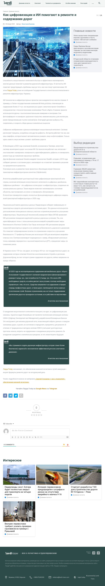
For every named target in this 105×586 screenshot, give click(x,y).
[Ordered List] (24, 437)
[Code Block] (32, 437)
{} (38, 437)
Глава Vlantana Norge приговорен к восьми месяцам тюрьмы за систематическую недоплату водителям (86, 49)
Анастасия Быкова (28, 24)
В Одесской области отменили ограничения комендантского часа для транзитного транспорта (86, 62)
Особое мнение (71, 3)
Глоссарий (83, 3)
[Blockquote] (29, 437)
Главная (5, 11)
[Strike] (21, 437)
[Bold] (12, 437)
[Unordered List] (26, 437)
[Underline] (18, 437)
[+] (41, 437)
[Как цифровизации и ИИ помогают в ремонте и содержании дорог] (5, 396)
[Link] (35, 437)
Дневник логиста (24, 3)
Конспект (38, 3)
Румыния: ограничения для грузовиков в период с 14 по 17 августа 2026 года (86, 160)
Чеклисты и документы (53, 3)
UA (101, 15)
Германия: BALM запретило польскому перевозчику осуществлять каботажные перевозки (85, 172)
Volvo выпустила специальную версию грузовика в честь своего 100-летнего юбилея (86, 38)
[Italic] (15, 437)
